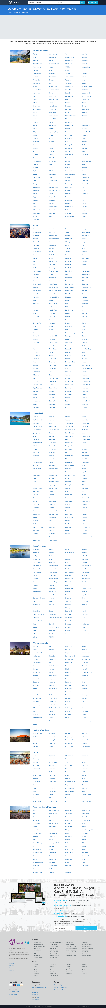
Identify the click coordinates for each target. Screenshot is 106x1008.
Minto (83, 122)
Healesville (36, 336)
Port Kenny (68, 569)
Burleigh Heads (53, 514)
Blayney (84, 197)
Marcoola (68, 468)
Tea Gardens (36, 83)
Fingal (34, 788)
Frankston (36, 346)
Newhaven (68, 281)
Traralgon (36, 248)
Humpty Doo (53, 740)
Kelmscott (52, 682)
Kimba (83, 598)
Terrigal (84, 77)
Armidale (84, 213)
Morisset (35, 122)
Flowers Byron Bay (38, 944)
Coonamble (52, 174)
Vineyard (35, 70)
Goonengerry (37, 849)
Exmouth (35, 695)
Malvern (35, 307)
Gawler (51, 611)
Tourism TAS (37, 955)
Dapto (35, 171)
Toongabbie (85, 813)
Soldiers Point (37, 90)
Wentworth (68, 64)
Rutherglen (68, 261)
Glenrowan (36, 342)
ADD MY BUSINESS (14, 991)
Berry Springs (69, 743)
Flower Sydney (53, 944)
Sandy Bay (85, 765)
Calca (83, 621)
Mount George (37, 833)
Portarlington (53, 268)
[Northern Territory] (20, 735)
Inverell (51, 141)
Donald (84, 362)
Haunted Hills (53, 336)
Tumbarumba (37, 73)
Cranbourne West (87, 368)
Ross (66, 769)
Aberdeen (36, 219)
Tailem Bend (85, 556)
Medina (67, 675)
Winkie (51, 549)
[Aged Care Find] (17, 3)
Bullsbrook (85, 711)
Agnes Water (37, 540)
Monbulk (68, 297)
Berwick (51, 398)
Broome (35, 714)
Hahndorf (68, 604)
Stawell (35, 255)
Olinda (67, 274)
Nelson (84, 281)
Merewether (69, 125)
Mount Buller (69, 290)
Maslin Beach (37, 591)
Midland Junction (87, 672)
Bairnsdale (52, 404)
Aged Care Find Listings (83, 1006)
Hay (50, 145)
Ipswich (84, 481)
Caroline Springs (38, 385)
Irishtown (68, 685)
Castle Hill (85, 180)
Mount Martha (69, 287)
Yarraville (52, 229)
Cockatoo (84, 375)
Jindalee (51, 685)
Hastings (68, 336)
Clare (83, 617)
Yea (34, 229)
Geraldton (52, 692)
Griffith (35, 151)
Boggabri (35, 197)
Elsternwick (36, 355)
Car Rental (85, 942)
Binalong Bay (53, 801)
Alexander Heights (87, 721)
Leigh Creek (85, 595)
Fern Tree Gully (86, 349)
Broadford (52, 391)
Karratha (68, 682)
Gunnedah (68, 148)
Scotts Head (36, 93)
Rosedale (52, 562)
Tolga (50, 423)
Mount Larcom (37, 462)
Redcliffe (52, 439)
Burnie (35, 798)
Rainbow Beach (37, 443)
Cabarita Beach (37, 187)
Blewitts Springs (54, 627)
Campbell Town (86, 794)
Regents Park (53, 96)
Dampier (68, 701)
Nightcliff (84, 733)
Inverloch (84, 329)
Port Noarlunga (86, 565)
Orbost (51, 274)
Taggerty (68, 251)
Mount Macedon (87, 287)
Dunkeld (67, 359)
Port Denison (86, 659)
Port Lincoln (52, 569)
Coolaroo (84, 372)
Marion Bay (52, 591)
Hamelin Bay (53, 688)
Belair (34, 630)
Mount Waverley (54, 287)
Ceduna (51, 621)
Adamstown (52, 872)
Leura (67, 132)
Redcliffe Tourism (54, 955)
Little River (52, 313)
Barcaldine (36, 530)
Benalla (67, 398)
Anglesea (52, 407)
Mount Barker (86, 582)
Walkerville (52, 245)
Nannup (51, 669)
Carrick (67, 794)
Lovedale (84, 128)
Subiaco (67, 649)
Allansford (85, 407)
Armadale (68, 721)
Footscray (68, 346)
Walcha (67, 67)
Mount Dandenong (55, 290)
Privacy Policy (35, 999)
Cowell (84, 611)
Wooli (34, 57)
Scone (51, 93)
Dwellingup (85, 695)
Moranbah (68, 462)
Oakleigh (35, 277)
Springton (68, 559)
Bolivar (35, 627)
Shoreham (68, 255)
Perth (50, 662)
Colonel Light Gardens (55, 617)
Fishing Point (37, 161)
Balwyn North (86, 401)
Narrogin (35, 669)
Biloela (67, 524)
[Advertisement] (53, 27)
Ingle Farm (85, 601)
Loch (34, 313)
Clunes (35, 378)
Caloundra (68, 511)
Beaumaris (52, 401)
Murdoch (68, 669)
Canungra (85, 507)
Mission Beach (69, 465)
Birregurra (85, 394)
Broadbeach (69, 517)
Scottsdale (68, 765)
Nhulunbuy (36, 737)
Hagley (67, 785)
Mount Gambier (70, 582)
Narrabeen (52, 112)
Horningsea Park (54, 843)
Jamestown (68, 601)
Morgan (35, 585)
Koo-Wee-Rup (37, 323)
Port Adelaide (69, 572)
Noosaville (52, 452)
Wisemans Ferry (70, 57)
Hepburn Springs (70, 333)
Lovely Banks (69, 310)
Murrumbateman (70, 116)
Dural (83, 164)
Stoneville (85, 649)
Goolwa (35, 608)
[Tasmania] (20, 757)
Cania (34, 511)
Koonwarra (85, 320)
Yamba (67, 54)
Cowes (51, 372)
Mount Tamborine (54, 459)
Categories (17, 12)
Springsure (52, 433)
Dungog (35, 167)
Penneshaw (52, 575)
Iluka (66, 141)
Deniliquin (85, 852)
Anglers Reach (69, 216)
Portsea (84, 264)
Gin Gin (51, 491)
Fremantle (68, 692)
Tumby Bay (36, 556)
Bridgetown (52, 714)
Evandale (52, 788)
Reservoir (85, 261)
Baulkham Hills (69, 206)
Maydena (35, 778)
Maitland (51, 128)
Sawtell (67, 93)
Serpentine (68, 653)
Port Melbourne (70, 268)
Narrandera (85, 109)
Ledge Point (52, 679)
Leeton (51, 135)
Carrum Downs (86, 381)
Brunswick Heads (54, 190)
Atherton (35, 533)
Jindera (84, 138)
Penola (35, 575)
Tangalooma (69, 426)
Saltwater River (37, 769)
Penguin (67, 775)
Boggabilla (52, 197)
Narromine (68, 109)
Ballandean (85, 530)
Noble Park (68, 277)
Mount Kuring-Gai (87, 830)
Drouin (35, 362)
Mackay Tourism (86, 955)
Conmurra (36, 617)
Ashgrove (52, 533)
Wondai (67, 417)
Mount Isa (52, 462)
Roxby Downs (37, 562)
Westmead (85, 60)
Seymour (35, 258)
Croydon (68, 368)
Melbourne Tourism (71, 955)
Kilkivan (51, 478)
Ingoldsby (52, 485)
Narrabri (35, 112)
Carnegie (52, 385)
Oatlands (84, 775)
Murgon (51, 455)
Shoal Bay (68, 90)
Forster (67, 158)
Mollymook (69, 973)
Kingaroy (84, 475)
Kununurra (68, 679)
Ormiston (84, 449)
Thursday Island (37, 426)
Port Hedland (69, 659)
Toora (83, 248)
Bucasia (35, 517)
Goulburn (84, 151)
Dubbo (51, 167)
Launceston (36, 781)
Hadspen (84, 785)
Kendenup (36, 682)
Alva (34, 537)
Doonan (84, 494)
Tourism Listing (38, 942)
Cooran (35, 501)
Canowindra (85, 184)
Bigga (34, 203)
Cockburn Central (54, 708)
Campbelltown (69, 621)
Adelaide (51, 637)
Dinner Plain (52, 365)
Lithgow (35, 132)
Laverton (84, 313)
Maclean (68, 128)
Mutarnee (36, 455)
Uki (82, 70)
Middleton (52, 588)
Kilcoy (67, 478)
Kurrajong (85, 135)
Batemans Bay (37, 210)
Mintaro (84, 585)
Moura (35, 459)
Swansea (35, 762)
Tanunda (68, 556)
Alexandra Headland (88, 537)
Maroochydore (53, 468)
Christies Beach (37, 621)
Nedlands (84, 666)
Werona (35, 238)
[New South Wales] (20, 56)
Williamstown (53, 235)
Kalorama (35, 329)
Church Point (53, 859)
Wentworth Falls (54, 64)
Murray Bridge (53, 582)
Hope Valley (36, 604)
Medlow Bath (86, 125)
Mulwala (84, 116)
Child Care (36, 953)
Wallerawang (37, 67)
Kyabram (35, 320)
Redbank (68, 439)
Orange (51, 103)
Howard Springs (70, 740)
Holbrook (35, 145)
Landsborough (53, 475)
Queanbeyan (69, 96)
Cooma (84, 174)
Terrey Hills (36, 80)
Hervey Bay (68, 485)
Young (35, 54)
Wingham (84, 57)
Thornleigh (52, 77)
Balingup (68, 717)
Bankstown (36, 213)
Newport (68, 106)
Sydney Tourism (86, 953)
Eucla (50, 695)
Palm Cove (68, 449)
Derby (83, 791)
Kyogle (84, 836)
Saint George (69, 436)
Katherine (85, 737)
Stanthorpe (85, 430)
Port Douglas (69, 443)
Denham (84, 698)
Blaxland (35, 200)
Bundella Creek (53, 187)
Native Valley (86, 578)
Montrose (85, 294)
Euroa (51, 352)
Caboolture (36, 514)
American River (86, 634)
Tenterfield (68, 80)
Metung (67, 300)
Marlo (67, 303)
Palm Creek (52, 449)
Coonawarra (52, 614)
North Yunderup (54, 666)
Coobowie (68, 614)
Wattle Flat (36, 552)
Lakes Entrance (53, 316)
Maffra (84, 307)
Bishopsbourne (37, 801)
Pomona (84, 443)
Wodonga (36, 235)
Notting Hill (52, 277)
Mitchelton (52, 465)
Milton (35, 125)
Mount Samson (69, 459)
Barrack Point (53, 210)
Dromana (52, 362)
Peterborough (86, 271)
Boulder (84, 714)
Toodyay (35, 649)
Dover (35, 791)
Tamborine (85, 426)
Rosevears (85, 769)
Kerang (51, 326)
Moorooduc (52, 294)
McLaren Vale (69, 588)
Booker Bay (68, 193)
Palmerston (52, 733)
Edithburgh (68, 611)
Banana (51, 530)
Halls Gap (52, 339)
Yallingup (35, 646)
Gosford (35, 154)
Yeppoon (35, 417)
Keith (34, 601)
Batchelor (36, 746)
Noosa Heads (69, 452)
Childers (84, 504)
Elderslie (35, 164)
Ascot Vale (85, 404)
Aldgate (35, 637)
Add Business (94, 2)
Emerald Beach (86, 161)
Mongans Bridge (54, 297)
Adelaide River (86, 746)
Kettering (85, 781)
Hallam (67, 339)
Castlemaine (69, 381)
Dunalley (84, 788)
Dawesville (36, 701)
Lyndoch (51, 595)
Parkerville (85, 662)
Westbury (36, 759)
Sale (34, 261)
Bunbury (68, 711)
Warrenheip (52, 242)
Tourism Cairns (54, 957)
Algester (68, 537)
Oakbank (35, 578)
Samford (51, 436)
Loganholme (36, 475)
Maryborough (53, 303)
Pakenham (36, 274)
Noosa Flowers (70, 944)
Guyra (51, 148)
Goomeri (68, 488)
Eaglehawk (36, 359)
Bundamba (68, 514)
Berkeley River (37, 717)
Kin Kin (35, 478)
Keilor (83, 326)
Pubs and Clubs (54, 953)
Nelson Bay (52, 109)
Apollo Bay (36, 407)
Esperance (68, 695)
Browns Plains (53, 517)
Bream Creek (69, 798)
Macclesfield (53, 310)
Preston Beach (53, 659)
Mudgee (35, 119)
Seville (51, 258)
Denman (84, 167)
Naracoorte (36, 582)
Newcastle (85, 106)
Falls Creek (36, 352)
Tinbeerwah (69, 423)
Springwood (69, 86)
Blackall (35, 524)
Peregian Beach (70, 446)
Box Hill (35, 394)
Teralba (51, 80)
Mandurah (36, 679)
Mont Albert (36, 297)
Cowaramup (36, 705)
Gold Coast (85, 488)
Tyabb (83, 245)
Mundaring (85, 669)
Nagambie (85, 284)
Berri (83, 627)
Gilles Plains (85, 608)
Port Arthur (52, 775)
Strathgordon (53, 762)
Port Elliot (85, 569)
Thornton (36, 77)
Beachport (52, 630)
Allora (51, 537)
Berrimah (84, 743)
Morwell (84, 290)
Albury (84, 216)
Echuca (67, 164)
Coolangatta (52, 501)
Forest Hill (52, 346)
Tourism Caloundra (38, 957)
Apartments (25, 12)
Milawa (51, 300)
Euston (67, 161)
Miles (83, 465)
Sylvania (84, 83)
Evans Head (52, 161)
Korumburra (52, 320)
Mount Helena (37, 672)
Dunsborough (37, 698)
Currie (51, 794)
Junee (34, 839)
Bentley (51, 717)
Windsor (35, 60)
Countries (12, 963)
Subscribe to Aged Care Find (39, 987)
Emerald (51, 494)
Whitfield (68, 235)
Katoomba (68, 138)
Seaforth (84, 433)
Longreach (68, 472)
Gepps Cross (36, 611)
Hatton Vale (85, 485)
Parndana (68, 575)
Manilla (35, 128)
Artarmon (68, 213)
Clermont (68, 504)
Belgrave (84, 398)
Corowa (35, 174)
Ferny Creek (52, 349)
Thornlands (52, 426)
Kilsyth (84, 323)
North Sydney (37, 106)
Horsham (35, 333)
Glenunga (52, 608)
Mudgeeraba (85, 455)
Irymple (67, 329)
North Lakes (36, 452)
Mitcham (84, 297)
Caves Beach (53, 180)
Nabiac (35, 116)
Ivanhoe (51, 329)
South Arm (36, 765)
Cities (10, 967)
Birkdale (51, 524)
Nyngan (67, 103)
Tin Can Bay (85, 423)
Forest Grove (86, 692)
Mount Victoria (53, 119)
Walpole (84, 646)
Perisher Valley (53, 99)
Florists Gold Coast (71, 946)
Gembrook (68, 342)
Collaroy (67, 177)
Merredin (35, 675)
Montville (35, 465)
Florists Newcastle (55, 946)
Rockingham (85, 656)
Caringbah (36, 184)
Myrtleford (36, 287)
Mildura (35, 300)
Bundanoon (68, 187)
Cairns (83, 511)
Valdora (67, 420)
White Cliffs (69, 60)
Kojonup (84, 679)
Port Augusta (53, 572)
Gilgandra (52, 158)
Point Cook (68, 271)
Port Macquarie (86, 96)
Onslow (35, 666)
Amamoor (84, 533)
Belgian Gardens (38, 527)
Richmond (68, 772)
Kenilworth (85, 478)
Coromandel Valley (38, 614)
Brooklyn (68, 190)
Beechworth (36, 401)
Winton (84, 417)
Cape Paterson (37, 388)
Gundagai (84, 148)
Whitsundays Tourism (87, 950)
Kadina (51, 601)
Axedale (67, 404)
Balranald (52, 213)
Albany (35, 724)
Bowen (51, 520)
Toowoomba (36, 423)
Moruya (84, 119)
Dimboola (68, 365)
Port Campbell (37, 271)
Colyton (51, 177)
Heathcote (85, 333)
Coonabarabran (70, 174)
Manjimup (85, 675)
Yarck (67, 232)
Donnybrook (53, 698)
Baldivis (84, 717)
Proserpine (52, 443)
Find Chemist (69, 942)
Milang (35, 588)
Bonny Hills (85, 193)
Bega (34, 206)
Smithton (51, 765)
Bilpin (83, 200)
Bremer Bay (68, 714)
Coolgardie (52, 705)
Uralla (67, 70)
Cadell (34, 624)
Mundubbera (69, 455)
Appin (51, 216)
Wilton (51, 60)
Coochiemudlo (86, 501)
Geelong (84, 342)
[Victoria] (20, 231)
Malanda (35, 472)
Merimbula (52, 125)
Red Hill (35, 264)
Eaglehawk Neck (70, 788)
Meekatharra (53, 675)
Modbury (52, 585)
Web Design (35, 994)
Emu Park (35, 494)
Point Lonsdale (53, 271)
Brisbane (84, 517)
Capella (67, 507)
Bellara (84, 524)
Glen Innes (36, 158)
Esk (83, 491)
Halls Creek (68, 688)
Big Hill (35, 398)
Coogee (67, 705)
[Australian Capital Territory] (20, 812)
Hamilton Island (37, 488)
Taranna (84, 759)
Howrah (35, 785)
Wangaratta (85, 242)
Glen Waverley (53, 342)
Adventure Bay (86, 801)
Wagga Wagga (86, 67)
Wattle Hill (68, 238)
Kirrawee (35, 138)
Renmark (84, 562)
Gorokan (51, 154)
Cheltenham (85, 378)
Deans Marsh (86, 365)
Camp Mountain (54, 511)
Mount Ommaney (87, 459)
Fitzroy (35, 349)
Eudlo (67, 491)
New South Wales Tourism (72, 952)
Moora (51, 672)
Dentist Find (53, 948)
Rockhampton (86, 436)
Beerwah (52, 527)
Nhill (34, 281)
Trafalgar (52, 248)
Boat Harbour (69, 197)
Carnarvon (85, 708)
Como (83, 705)
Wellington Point (38, 420)
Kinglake (67, 323)
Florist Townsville (86, 944)
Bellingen (68, 203)
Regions (11, 965)
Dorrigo (67, 167)
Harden (84, 145)
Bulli (83, 187)
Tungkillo (84, 552)
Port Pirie (68, 565)
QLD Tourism (85, 952)
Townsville (85, 420)
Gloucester (85, 154)
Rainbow (68, 264)
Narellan (84, 112)
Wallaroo (51, 552)
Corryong (68, 372)
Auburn (35, 634)
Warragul (68, 242)
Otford (35, 103)
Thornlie (51, 649)
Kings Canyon (69, 737)
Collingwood (36, 375)
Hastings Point (69, 145)
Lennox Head (86, 132)
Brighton (68, 391)
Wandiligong (36, 245)
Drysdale (84, 359)
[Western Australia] (20, 648)
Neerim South (37, 284)
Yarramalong (53, 54)
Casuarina (68, 180)
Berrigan (51, 203)
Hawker (51, 604)
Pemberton (68, 662)
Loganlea (84, 472)
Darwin (35, 743)
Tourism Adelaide (38, 952)
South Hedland (37, 653)
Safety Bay (52, 656)
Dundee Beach (86, 740)
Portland (35, 268)
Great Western (86, 339)
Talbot (51, 251)
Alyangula (52, 746)
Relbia (83, 772)
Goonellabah (69, 154)
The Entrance (69, 77)
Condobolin (36, 177)
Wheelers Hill (86, 235)
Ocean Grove (86, 274)
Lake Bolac (68, 316)
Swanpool (84, 251)
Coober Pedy (85, 614)
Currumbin (68, 498)
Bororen (67, 520)
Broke (83, 190)
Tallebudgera (37, 430)
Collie (34, 708)
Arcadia (35, 216)
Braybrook (85, 391)
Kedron (35, 481)
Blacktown (52, 200)
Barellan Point (86, 527)
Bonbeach (52, 394)
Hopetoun (85, 685)
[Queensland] (20, 419)
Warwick (51, 420)
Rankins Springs (86, 820)
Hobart (51, 785)
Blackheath (68, 200)
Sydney (35, 86)
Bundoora (85, 388)
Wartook (84, 238)
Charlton (35, 381)
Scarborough (37, 656)
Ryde (34, 96)
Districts (11, 970)
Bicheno (67, 801)
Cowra (84, 171)
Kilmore (35, 326)
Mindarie (68, 672)
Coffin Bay (68, 617)
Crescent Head (69, 171)
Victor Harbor (69, 552)
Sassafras (68, 258)
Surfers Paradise (54, 430)
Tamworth (68, 83)
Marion (67, 591)
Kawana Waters (54, 481)
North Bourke (53, 106)
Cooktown (68, 501)
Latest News (35, 992)
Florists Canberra (86, 946)
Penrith (67, 99)
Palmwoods (85, 446)
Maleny (84, 468)
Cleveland (52, 504)
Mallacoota (52, 307)
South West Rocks (87, 86)
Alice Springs (69, 746)
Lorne (83, 310)
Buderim (84, 514)
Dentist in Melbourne (87, 948)
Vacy (50, 70)
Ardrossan (68, 634)
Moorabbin (68, 294)
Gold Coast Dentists (71, 948)
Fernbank (68, 349)
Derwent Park (69, 791)
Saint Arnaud (53, 261)
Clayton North (53, 378)
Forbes (84, 158)
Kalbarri (84, 682)
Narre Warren (53, 284)
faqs (38, 997)
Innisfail (35, 485)
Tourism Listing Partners (56, 942)
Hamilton (35, 148)
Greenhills (36, 692)
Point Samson (37, 662)
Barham (67, 210)
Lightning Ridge (54, 132)
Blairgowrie (68, 394)
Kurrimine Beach (70, 475)
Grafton (67, 151)
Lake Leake (52, 781)
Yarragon (84, 229)
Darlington (52, 701)
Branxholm (85, 798)
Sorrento (51, 653)
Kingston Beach (70, 781)
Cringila (51, 171)
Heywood (52, 333)
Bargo (83, 210)
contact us (45, 985)
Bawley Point (53, 206)
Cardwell (51, 507)
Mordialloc (36, 294)
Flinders (84, 346)
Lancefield (36, 316)
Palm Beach (85, 99)
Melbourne (85, 300)
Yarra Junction (37, 232)
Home (10, 12)
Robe (67, 562)
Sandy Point (85, 258)
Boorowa (52, 193)
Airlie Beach (53, 973)
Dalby (51, 498)
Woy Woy (85, 54)
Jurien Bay (36, 685)
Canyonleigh (69, 184)
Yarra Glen (52, 232)
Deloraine (36, 794)
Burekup (51, 711)
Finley (51, 849)
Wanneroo (68, 646)
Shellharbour (85, 90)
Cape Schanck (86, 385)
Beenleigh (68, 527)
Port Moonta (37, 569)
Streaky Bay (36, 559)
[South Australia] (20, 551)
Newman (68, 666)
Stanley (84, 762)
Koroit (67, 320)
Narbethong (69, 284)
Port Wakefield (53, 565)
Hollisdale (85, 141)
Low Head (52, 778)
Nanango (84, 452)
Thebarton (52, 556)
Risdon (51, 772)
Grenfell (51, 151)
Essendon (68, 352)
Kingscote (68, 598)
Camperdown (53, 388)
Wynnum (51, 417)
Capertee (52, 184)
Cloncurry (36, 504)
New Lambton (37, 109)
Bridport (51, 798)
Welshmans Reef (54, 238)
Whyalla (67, 549)
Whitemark (85, 756)
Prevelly (35, 659)
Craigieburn (36, 372)
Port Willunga (37, 565)
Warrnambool (37, 242)
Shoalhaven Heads (54, 90)
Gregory (84, 688)
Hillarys (35, 688)
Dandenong (52, 368)
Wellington (85, 64)
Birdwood (68, 627)
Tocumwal (68, 73)
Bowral (35, 193)
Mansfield (85, 303)
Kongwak (52, 323)
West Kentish (53, 759)
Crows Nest (85, 498)
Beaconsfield (69, 401)
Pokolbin (35, 99)
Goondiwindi (53, 488)
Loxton (67, 595)
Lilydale (67, 313)
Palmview (35, 449)
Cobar (34, 180)
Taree (51, 83)
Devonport (52, 791)
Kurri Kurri (68, 135)
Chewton (68, 378)
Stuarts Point (53, 86)
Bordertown (85, 624)
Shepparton (85, 255)
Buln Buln (35, 391)
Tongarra (52, 73)
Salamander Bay (86, 93)
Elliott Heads (69, 494)
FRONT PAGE (13, 994)
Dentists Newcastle (71, 950)
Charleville (36, 507)
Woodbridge (69, 756)
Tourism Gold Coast (55, 952)
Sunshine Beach (70, 430)
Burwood (68, 388)
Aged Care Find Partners (60, 989)
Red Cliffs (52, 264)
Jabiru (34, 740)
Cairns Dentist (37, 950)
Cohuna (67, 375)
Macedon (35, 310)
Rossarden (52, 769)
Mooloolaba (85, 462)
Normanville (69, 578)
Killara (51, 138)
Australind (36, 721)
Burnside (51, 624)
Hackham (84, 604)
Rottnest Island (70, 656)
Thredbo (84, 73)
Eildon (51, 355)
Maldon (67, 307)
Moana (67, 585)
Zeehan (35, 756)
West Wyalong (37, 64)
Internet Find (37, 948)
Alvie (66, 407)
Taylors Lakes (37, 251)
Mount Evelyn (37, 290)
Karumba (68, 481)
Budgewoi (36, 190)
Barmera (68, 630)
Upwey (67, 245)
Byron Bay (53, 968)
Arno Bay (52, 634)
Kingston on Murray (39, 598)
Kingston (51, 598)
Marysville (36, 303)
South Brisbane (69, 433)
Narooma (68, 112)
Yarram (67, 229)
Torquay (67, 248)
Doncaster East (70, 362)
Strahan (67, 762)
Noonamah (68, 733)
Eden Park (68, 355)
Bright (36, 970)
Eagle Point (52, 359)
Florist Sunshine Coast (39, 946)
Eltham (84, 352)
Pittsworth (52, 446)
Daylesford (36, 368)
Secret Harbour (86, 653)
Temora (84, 80)
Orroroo (84, 575)
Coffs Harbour (86, 177)
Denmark (68, 698)
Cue (83, 701)
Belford (84, 203)
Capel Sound (69, 385)
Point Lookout (37, 446)
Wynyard (52, 756)
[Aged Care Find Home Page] (89, 2)
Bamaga (67, 530)
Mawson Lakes (86, 588)
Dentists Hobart (54, 950)
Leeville (35, 135)
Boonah (84, 520)
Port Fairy (85, 268)
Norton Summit (53, 578)
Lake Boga (85, 316)
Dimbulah (35, 498)
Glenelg (67, 608)
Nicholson (85, 277)
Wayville (84, 549)
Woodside (36, 549)
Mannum (84, 591)
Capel (34, 711)
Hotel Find (68, 953)
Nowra (84, 103)
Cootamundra (86, 856)
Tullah (67, 759)
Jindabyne (36, 141)
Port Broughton (37, 572)
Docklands (36, 365)
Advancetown (53, 540)
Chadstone (52, 381)
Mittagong (68, 122)
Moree (51, 122)
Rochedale (36, 439)
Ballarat (35, 404)
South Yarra (52, 255)
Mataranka (52, 737)
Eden (50, 164)
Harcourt (84, 336)
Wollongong (52, 57)
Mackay (51, 472)
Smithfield (85, 559)
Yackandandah (86, 232)
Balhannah (85, 630)
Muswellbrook (53, 116)
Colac (50, 375)
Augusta (51, 721)
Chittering (68, 708)
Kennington (68, 326)
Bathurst (84, 206)
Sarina (34, 436)
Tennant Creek (37, 733)
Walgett (51, 67)
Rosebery (36, 772)
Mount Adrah (69, 119)
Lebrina (84, 778)
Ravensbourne (86, 439)
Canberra (52, 743)
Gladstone (36, 491)
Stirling (51, 559)
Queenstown (37, 775)
